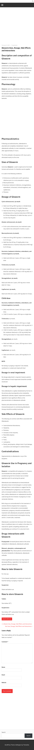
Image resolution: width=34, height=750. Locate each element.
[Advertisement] (17, 27)
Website (4, 682)
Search (3, 732)
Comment (5, 642)
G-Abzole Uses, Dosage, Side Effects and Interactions (17, 624)
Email (3, 675)
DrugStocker (14, 45)
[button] (33, 1)
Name (3, 667)
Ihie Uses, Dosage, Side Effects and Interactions (18, 626)
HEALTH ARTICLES (7, 619)
